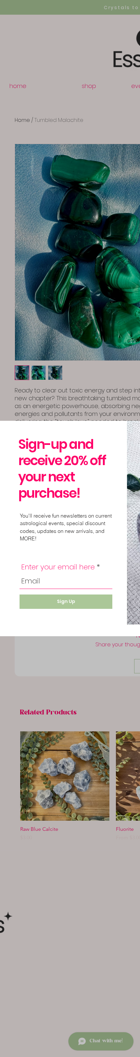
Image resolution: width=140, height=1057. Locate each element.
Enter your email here (58, 567)
